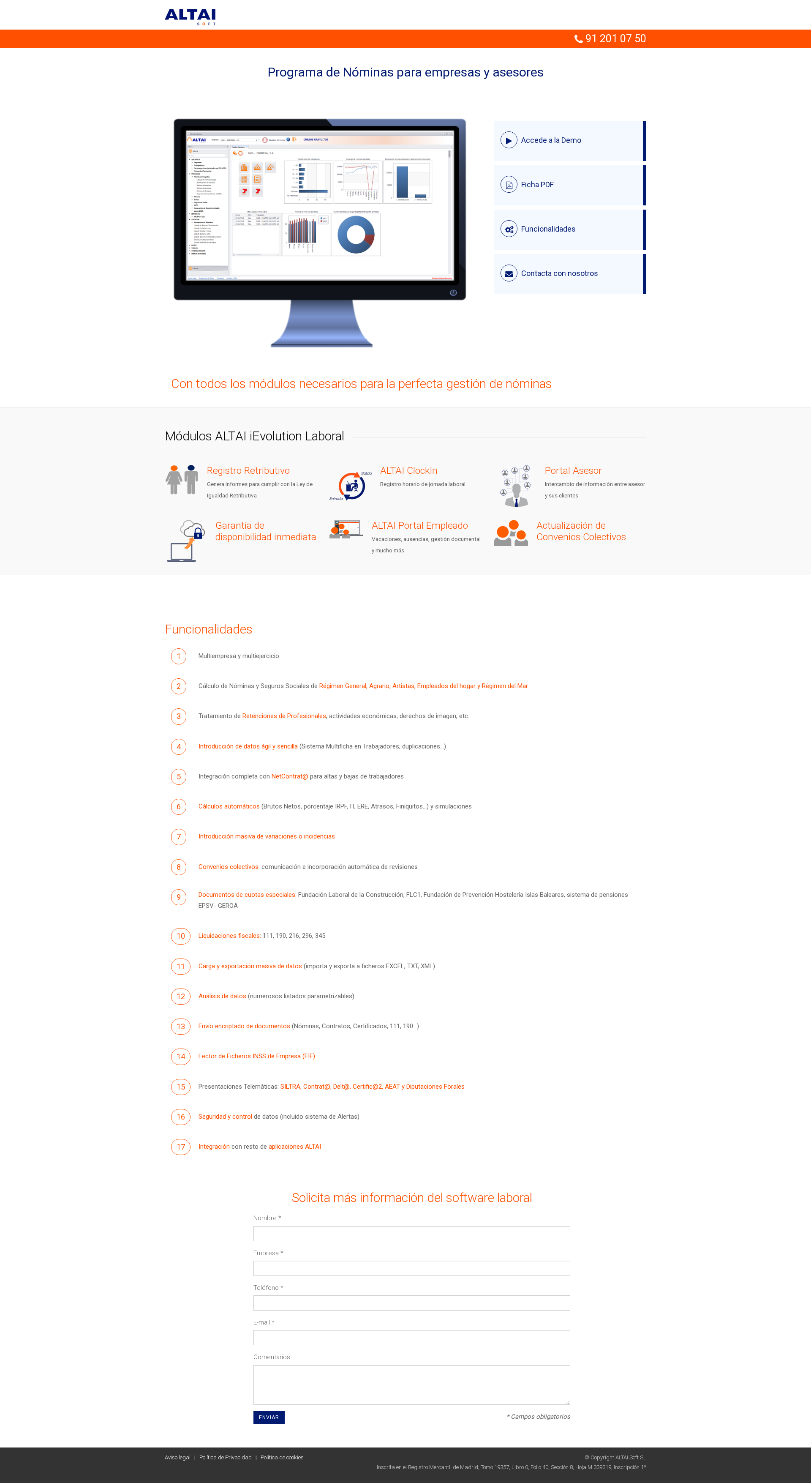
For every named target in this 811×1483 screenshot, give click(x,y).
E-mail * (264, 1322)
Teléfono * (268, 1288)
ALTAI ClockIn (409, 470)
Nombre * (267, 1218)
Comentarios (271, 1357)
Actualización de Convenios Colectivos (581, 531)
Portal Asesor (573, 470)
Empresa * (268, 1253)
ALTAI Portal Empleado (420, 525)
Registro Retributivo (248, 470)
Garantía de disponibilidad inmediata (265, 531)
